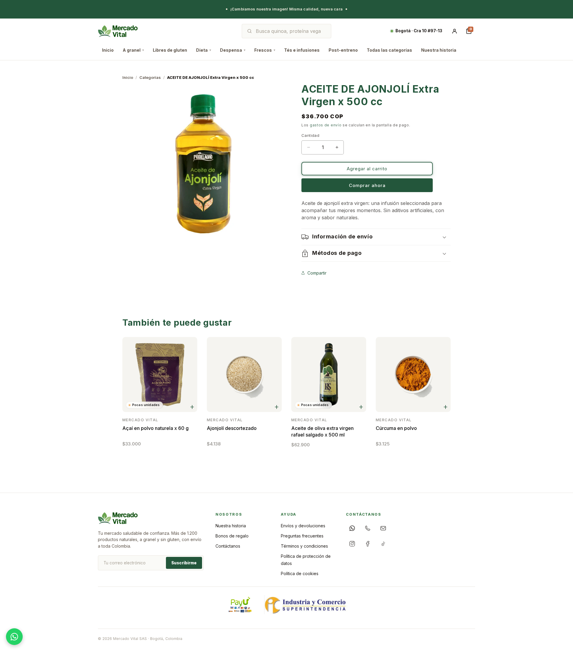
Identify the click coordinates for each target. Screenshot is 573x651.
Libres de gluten (170, 50)
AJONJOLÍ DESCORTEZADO (232, 428)
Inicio (108, 50)
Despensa (232, 50)
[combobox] (290, 31)
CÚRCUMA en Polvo (396, 428)
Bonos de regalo (232, 535)
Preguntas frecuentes (302, 535)
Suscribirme (184, 562)
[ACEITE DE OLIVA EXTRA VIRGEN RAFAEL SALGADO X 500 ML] (328, 374)
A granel (133, 50)
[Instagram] (352, 543)
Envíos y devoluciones (303, 525)
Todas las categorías (389, 50)
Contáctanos (227, 546)
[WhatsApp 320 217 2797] (352, 528)
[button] (376, 237)
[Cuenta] (454, 31)
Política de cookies (299, 573)
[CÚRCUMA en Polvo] (413, 374)
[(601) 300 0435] (367, 528)
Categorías (150, 77)
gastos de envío (326, 125)
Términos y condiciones (304, 546)
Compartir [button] (316, 272)
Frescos (264, 50)
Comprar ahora (367, 185)
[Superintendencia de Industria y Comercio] (306, 604)
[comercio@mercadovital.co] (383, 528)
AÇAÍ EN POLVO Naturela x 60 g (155, 428)
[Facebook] (367, 543)
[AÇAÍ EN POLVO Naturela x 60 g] (159, 374)
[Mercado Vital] (118, 31)
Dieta (203, 50)
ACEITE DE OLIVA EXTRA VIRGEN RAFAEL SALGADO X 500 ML (322, 431)
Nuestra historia (438, 50)
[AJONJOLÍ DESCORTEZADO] (244, 374)
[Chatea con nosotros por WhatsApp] (14, 636)
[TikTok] (383, 543)
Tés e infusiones (302, 50)
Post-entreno (343, 50)
